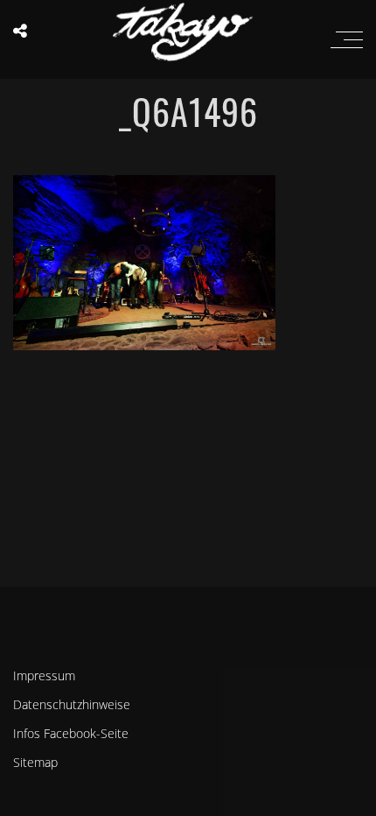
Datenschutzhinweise (71, 704)
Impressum (44, 675)
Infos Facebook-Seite (71, 733)
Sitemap (35, 762)
